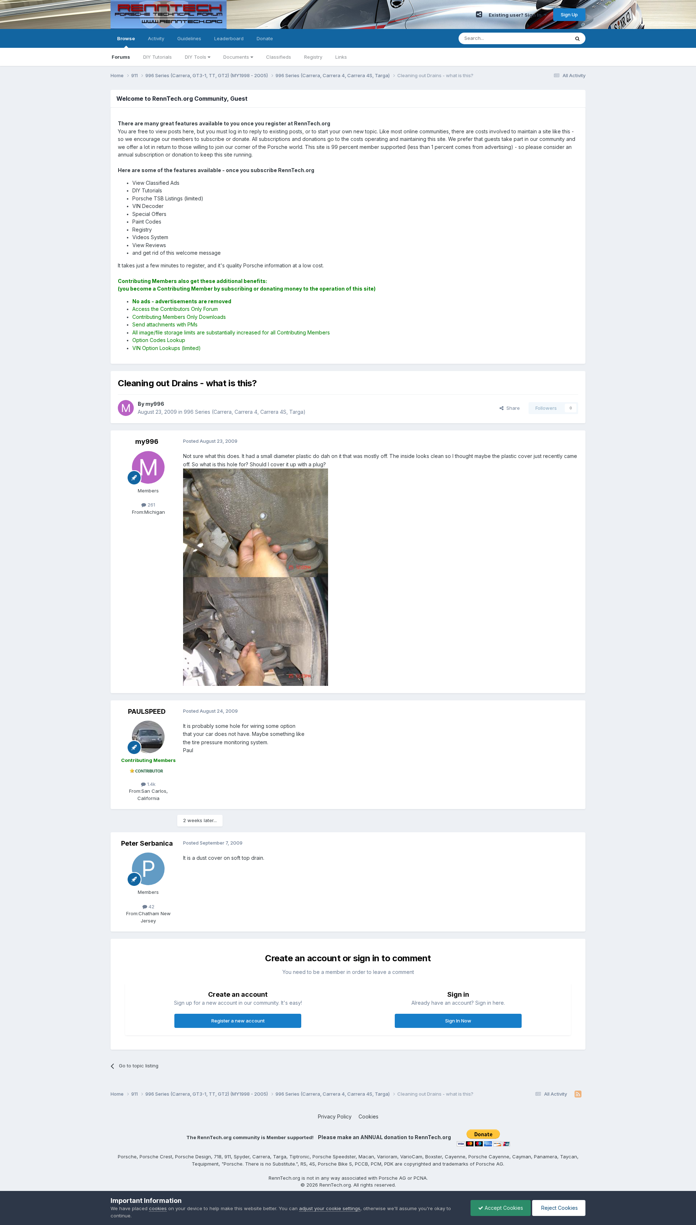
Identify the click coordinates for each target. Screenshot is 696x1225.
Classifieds (278, 57)
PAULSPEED (147, 711)
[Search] (577, 38)
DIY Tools (196, 57)
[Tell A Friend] (479, 14)
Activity (156, 38)
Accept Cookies (503, 1208)
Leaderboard (229, 38)
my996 (146, 441)
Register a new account (238, 1021)
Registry (313, 57)
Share (512, 408)
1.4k (151, 784)
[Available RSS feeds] (578, 1094)
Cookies (368, 1116)
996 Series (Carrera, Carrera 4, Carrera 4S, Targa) (245, 412)
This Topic (548, 38)
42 (150, 906)
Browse (126, 38)
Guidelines (189, 38)
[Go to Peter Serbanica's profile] (148, 869)
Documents (236, 57)
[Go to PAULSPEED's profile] (148, 737)
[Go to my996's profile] (126, 408)
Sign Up (569, 14)
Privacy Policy (335, 1116)
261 (150, 505)
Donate (265, 38)
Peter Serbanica (147, 843)
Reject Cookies (559, 1208)
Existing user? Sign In (516, 15)
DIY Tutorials (157, 57)
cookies (158, 1208)
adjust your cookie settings (329, 1208)
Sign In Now (458, 1021)
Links (341, 57)
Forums (121, 57)
